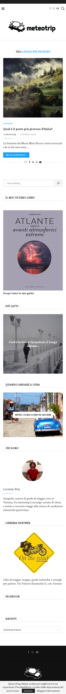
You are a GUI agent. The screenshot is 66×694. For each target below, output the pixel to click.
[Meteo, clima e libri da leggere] (33, 414)
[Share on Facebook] (29, 162)
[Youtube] (57, 8)
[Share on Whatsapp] (37, 162)
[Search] (62, 8)
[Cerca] (58, 183)
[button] (6, 343)
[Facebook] (50, 8)
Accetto (28, 690)
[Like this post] (26, 162)
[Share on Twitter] (33, 162)
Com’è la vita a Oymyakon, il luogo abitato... (33, 344)
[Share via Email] (40, 162)
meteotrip (10, 134)
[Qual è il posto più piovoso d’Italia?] (33, 88)
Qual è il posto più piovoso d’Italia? (28, 129)
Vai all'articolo (15, 155)
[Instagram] (54, 8)
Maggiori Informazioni (48, 691)
